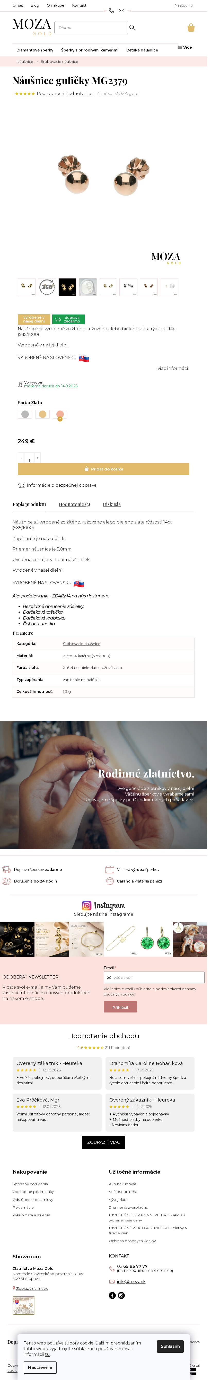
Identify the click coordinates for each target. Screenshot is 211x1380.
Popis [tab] (18, 504)
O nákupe (55, 5)
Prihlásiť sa (120, 1006)
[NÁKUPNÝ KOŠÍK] (184, 27)
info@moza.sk (131, 1282)
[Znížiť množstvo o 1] (21, 458)
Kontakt (79, 5)
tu (47, 1354)
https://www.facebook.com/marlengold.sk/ (112, 1295)
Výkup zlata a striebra (31, 1215)
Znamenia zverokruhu (128, 1207)
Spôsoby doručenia (30, 1184)
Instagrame (120, 914)
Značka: (117, 93)
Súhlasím (170, 1346)
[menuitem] (35, 50)
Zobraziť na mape (32, 1288)
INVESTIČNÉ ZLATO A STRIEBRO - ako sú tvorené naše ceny (147, 1217)
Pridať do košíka (103, 469)
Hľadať (132, 27)
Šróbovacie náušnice (81, 643)
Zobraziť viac (103, 1142)
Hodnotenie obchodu (103, 1036)
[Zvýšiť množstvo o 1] (37, 458)
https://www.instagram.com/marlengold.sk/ (121, 1295)
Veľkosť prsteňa (123, 1191)
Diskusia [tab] (112, 504)
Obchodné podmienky (33, 1191)
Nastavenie (40, 1367)
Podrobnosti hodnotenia (64, 93)
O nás (18, 5)
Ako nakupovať (122, 1184)
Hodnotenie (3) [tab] (74, 504)
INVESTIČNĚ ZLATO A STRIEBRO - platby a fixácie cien (148, 1230)
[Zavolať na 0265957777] (112, 10)
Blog (35, 5)
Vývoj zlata (118, 1199)
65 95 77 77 (132, 1266)
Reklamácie (23, 1207)
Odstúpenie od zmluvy (33, 1199)
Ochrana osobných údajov (132, 1240)
